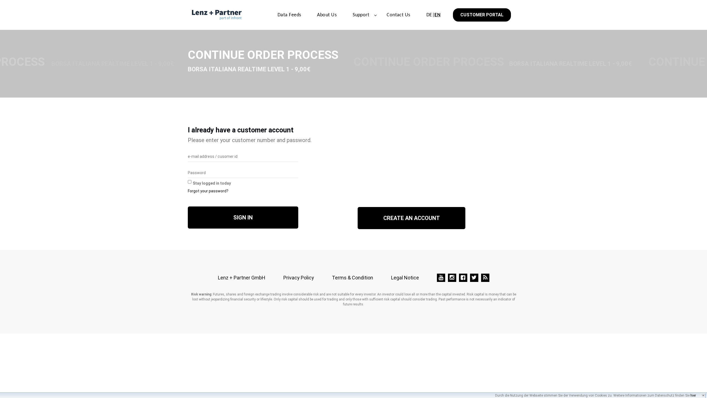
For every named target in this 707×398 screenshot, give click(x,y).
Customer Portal (481, 14)
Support (361, 15)
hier (693, 395)
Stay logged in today (212, 183)
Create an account (411, 218)
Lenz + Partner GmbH (241, 278)
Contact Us (398, 15)
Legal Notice (405, 278)
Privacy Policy (298, 278)
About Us (327, 15)
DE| (433, 15)
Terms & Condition (352, 278)
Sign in (243, 217)
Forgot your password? (208, 191)
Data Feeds (289, 15)
